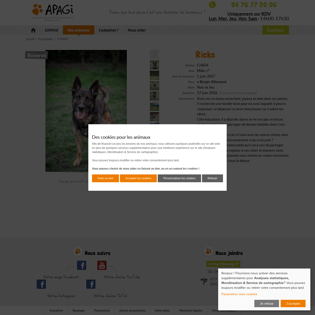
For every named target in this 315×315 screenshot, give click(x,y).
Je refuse (266, 303)
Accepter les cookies (138, 178)
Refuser (212, 178)
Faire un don (105, 178)
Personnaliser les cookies (179, 178)
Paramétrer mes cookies (239, 294)
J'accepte (293, 303)
